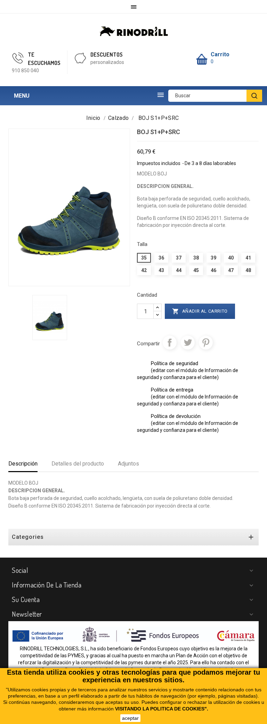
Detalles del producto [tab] (77, 463)
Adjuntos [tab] (128, 463)
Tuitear (188, 342)
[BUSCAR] (254, 96)
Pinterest (206, 342)
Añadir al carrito (200, 311)
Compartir (170, 342)
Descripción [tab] (23, 463)
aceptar (130, 718)
